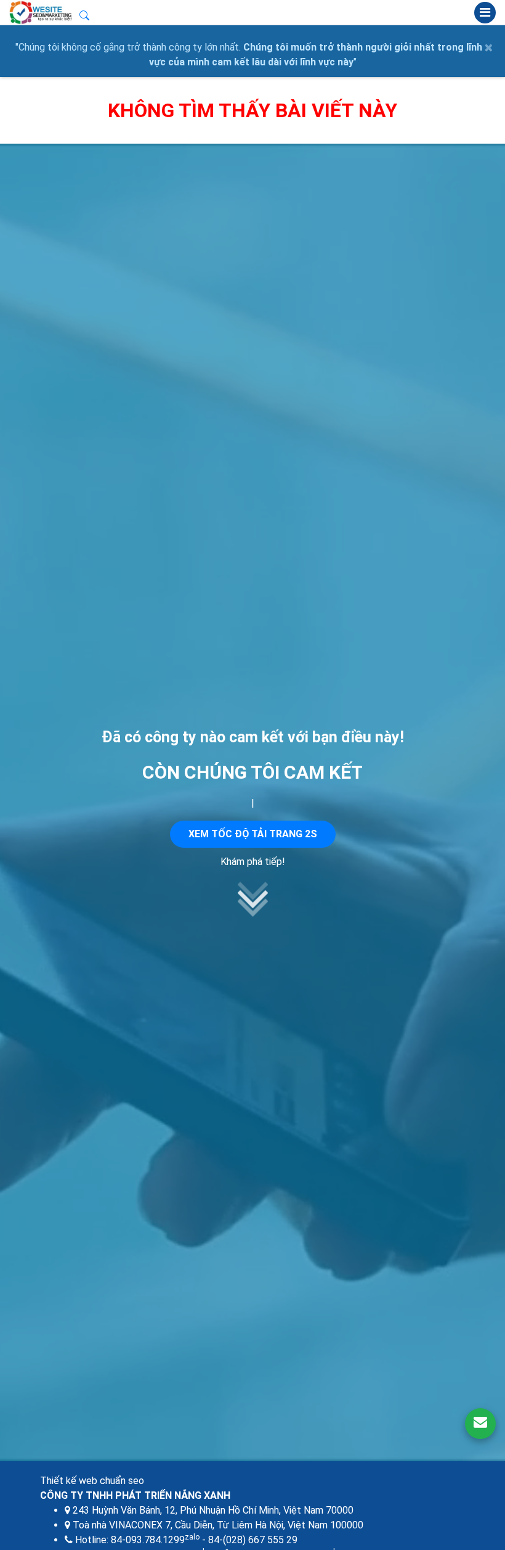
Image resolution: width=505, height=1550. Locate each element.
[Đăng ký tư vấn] (480, 1423)
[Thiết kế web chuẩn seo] (41, 12)
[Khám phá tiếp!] (252, 913)
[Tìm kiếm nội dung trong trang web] (84, 17)
